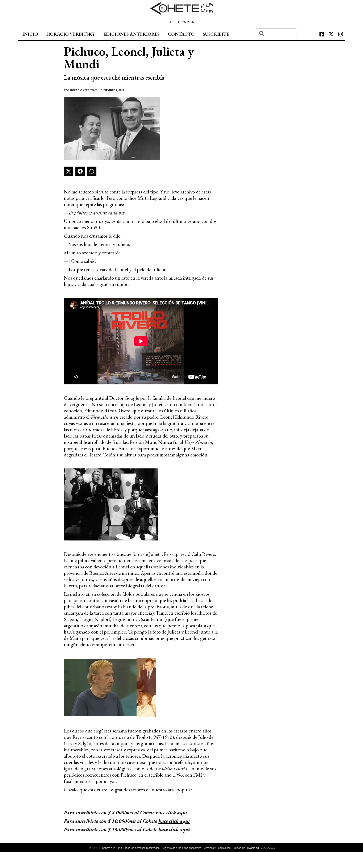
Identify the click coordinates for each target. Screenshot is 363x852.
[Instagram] (341, 34)
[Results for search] (276, 42)
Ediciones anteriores (131, 34)
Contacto (181, 34)
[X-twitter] (331, 34)
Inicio (30, 34)
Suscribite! (216, 34)
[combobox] (276, 34)
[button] (68, 171)
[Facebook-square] (322, 34)
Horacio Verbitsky (70, 34)
